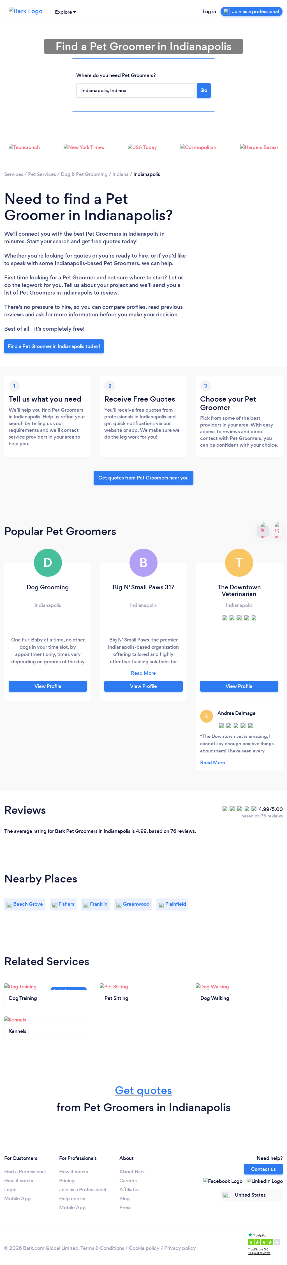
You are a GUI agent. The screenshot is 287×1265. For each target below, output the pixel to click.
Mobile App (17, 1198)
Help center (72, 1198)
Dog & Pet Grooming (84, 174)
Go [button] (203, 90)
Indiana (120, 174)
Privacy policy (180, 1248)
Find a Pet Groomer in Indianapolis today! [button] (54, 346)
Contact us (263, 1169)
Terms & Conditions (102, 1248)
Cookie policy (144, 1248)
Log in (209, 11)
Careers (128, 1180)
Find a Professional (25, 1171)
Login (10, 1189)
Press (125, 1207)
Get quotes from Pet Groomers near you (143, 477)
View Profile (47, 686)
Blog (124, 1198)
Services (13, 174)
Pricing (67, 1180)
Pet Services (42, 174)
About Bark (132, 1171)
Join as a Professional (82, 1189)
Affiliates (129, 1189)
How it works (18, 1180)
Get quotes (143, 1090)
